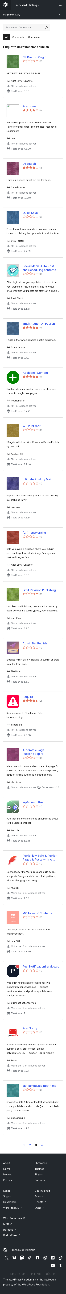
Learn (6, 1190)
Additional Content (35, 372)
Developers (9, 1202)
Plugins (39, 1174)
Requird (28, 696)
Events (39, 1196)
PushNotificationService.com (41, 966)
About (6, 1163)
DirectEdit (29, 163)
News (6, 1168)
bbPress (9, 1229)
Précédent (17, 1145)
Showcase (41, 1163)
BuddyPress (12, 1235)
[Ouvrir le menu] (61, 5)
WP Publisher (32, 426)
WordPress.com (14, 1218)
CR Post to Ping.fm (35, 57)
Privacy (7, 1180)
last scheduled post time (39, 1085)
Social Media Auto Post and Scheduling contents (39, 267)
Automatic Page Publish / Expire (33, 751)
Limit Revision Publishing (39, 590)
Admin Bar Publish (35, 643)
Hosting (7, 1174)
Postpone (29, 106)
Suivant (49, 1145)
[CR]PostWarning (34, 532)
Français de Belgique (23, 1250)
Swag (39, 1207)
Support (7, 1196)
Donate (41, 1202)
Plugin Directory (11, 14)
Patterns (40, 1180)
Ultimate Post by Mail (37, 479)
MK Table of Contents (37, 913)
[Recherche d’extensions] (46, 27)
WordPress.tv (12, 1207)
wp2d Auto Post (34, 802)
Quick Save (30, 212)
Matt (7, 1224)
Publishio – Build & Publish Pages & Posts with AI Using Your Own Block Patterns (40, 857)
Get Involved (42, 1190)
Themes (39, 1168)
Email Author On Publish (39, 323)
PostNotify (30, 1028)
